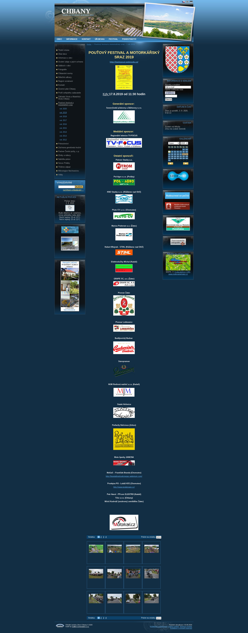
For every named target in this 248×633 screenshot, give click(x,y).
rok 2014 (63, 132)
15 (183, 154)
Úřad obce (62, 54)
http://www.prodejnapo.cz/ (124, 487)
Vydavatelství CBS (182, 272)
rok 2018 (63, 116)
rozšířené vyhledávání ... (73, 190)
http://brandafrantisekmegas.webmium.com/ (124, 476)
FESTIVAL (113, 39)
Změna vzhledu (173, 626)
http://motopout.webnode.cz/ (124, 62)
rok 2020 (63, 109)
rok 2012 (63, 140)
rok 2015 (63, 128)
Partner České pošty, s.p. (69, 151)
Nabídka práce (64, 159)
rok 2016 (63, 124)
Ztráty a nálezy (64, 155)
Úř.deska (99, 39)
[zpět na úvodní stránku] (76, 11)
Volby (60, 175)
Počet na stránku (148, 537)
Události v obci (64, 66)
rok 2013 (63, 136)
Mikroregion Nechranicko (68, 171)
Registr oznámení (65, 81)
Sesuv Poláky (64, 163)
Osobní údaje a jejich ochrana (70, 62)
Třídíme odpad (64, 167)
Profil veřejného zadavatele (69, 93)
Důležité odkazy (65, 77)
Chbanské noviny (65, 73)
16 (187, 154)
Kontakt (86, 39)
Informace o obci (65, 58)
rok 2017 (63, 120)
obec (59, 39)
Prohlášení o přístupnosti (158, 626)
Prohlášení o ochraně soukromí (181, 628)
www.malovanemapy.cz (178, 274)
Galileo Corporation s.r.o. (80, 626)
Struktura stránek (186, 626)
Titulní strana (63, 50)
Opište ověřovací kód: (174, 90)
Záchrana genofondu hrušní (69, 147)
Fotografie (62, 69)
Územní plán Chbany (67, 89)
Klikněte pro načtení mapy (178, 253)
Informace (72, 39)
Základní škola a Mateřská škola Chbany (69, 98)
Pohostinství (129, 39)
